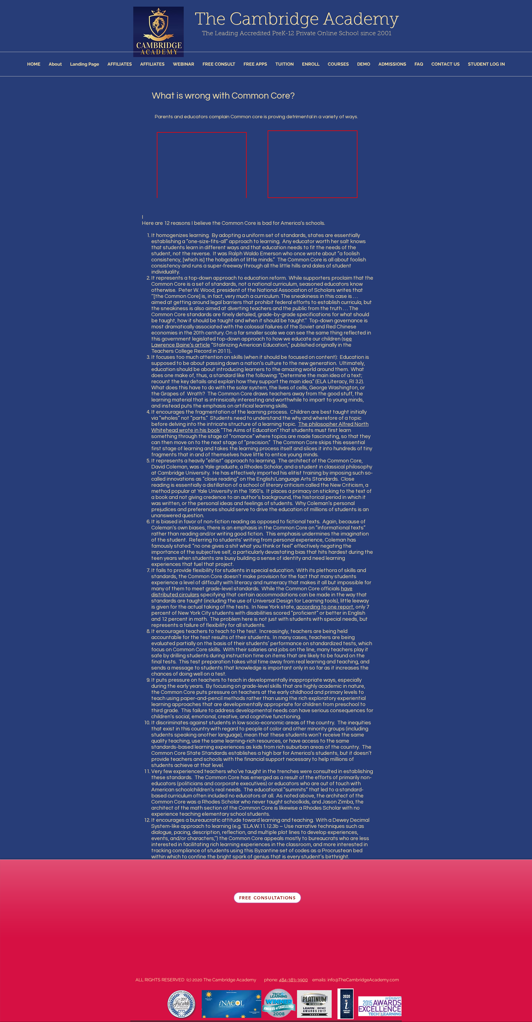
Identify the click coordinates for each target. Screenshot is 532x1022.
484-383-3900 (293, 979)
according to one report (324, 607)
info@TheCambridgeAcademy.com (363, 979)
